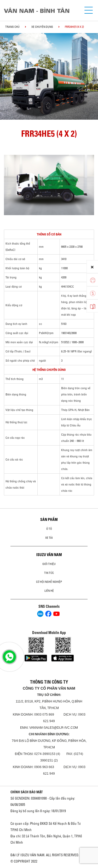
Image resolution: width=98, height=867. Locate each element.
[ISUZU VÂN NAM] (41, 10)
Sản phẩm (49, 519)
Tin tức (49, 573)
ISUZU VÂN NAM (49, 554)
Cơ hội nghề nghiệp (49, 582)
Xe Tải (49, 538)
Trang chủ (12, 27)
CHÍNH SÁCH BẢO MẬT (26, 792)
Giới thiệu (49, 564)
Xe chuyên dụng (42, 27)
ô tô (49, 529)
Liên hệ (49, 591)
